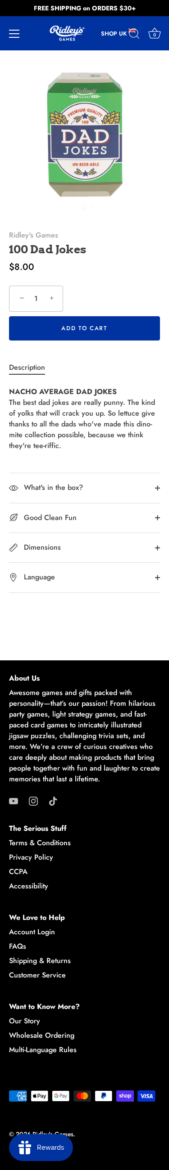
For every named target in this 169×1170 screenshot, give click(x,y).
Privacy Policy (31, 857)
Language (38, 577)
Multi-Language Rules (43, 1049)
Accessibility (28, 886)
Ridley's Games (33, 235)
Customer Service (37, 975)
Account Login (32, 932)
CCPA (18, 871)
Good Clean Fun (49, 517)
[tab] (31, 367)
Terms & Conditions (40, 843)
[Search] (134, 35)
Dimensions (41, 547)
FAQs (17, 946)
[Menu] (14, 34)
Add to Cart (84, 328)
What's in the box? (52, 487)
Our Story (24, 1021)
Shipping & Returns (40, 960)
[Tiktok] (53, 800)
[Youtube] (13, 800)
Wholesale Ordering (41, 1035)
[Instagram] (33, 800)
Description (27, 367)
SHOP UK (114, 33)
